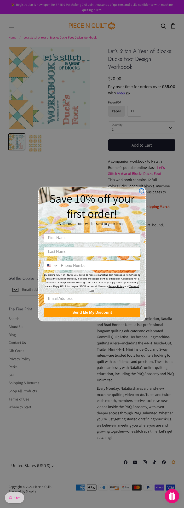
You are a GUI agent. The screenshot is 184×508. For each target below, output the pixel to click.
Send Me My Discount (92, 312)
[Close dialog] (141, 190)
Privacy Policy (116, 286)
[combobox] (51, 265)
